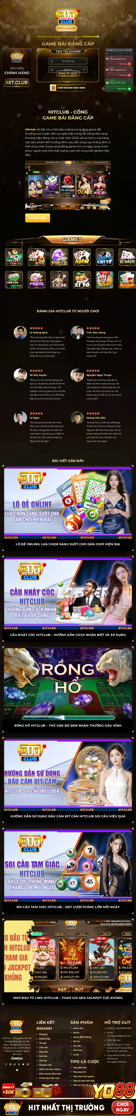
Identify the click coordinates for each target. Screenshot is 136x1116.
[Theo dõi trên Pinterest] (17, 1058)
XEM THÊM (39, 218)
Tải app (42, 1030)
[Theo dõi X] (19, 1052)
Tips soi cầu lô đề (82, 1077)
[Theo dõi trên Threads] (28, 1052)
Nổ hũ (76, 1020)
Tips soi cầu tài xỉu (82, 1072)
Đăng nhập (44, 1026)
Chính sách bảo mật (49, 1065)
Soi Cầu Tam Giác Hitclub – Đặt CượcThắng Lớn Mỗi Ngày (68, 894)
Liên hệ (43, 1048)
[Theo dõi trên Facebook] (6, 1052)
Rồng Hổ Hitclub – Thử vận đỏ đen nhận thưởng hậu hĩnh (68, 713)
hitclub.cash (90, 36)
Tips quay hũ (79, 1059)
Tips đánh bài (80, 1055)
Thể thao (77, 1037)
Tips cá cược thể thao (84, 1068)
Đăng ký (43, 1021)
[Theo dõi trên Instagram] (10, 1052)
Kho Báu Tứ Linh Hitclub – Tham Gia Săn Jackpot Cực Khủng (68, 985)
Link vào (43, 1035)
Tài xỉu (76, 1029)
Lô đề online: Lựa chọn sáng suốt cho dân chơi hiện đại (68, 532)
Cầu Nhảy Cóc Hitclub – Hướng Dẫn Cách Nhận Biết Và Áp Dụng (68, 622)
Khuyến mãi (45, 1052)
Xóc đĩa (77, 1033)
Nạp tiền (43, 1039)
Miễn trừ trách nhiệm (50, 1057)
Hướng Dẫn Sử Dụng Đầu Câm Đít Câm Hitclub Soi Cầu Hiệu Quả (67, 804)
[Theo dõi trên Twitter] (23, 1052)
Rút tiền (43, 1043)
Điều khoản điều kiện (50, 1061)
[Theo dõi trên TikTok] (15, 1052)
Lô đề (76, 1042)
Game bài (78, 1016)
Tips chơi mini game (83, 1064)
